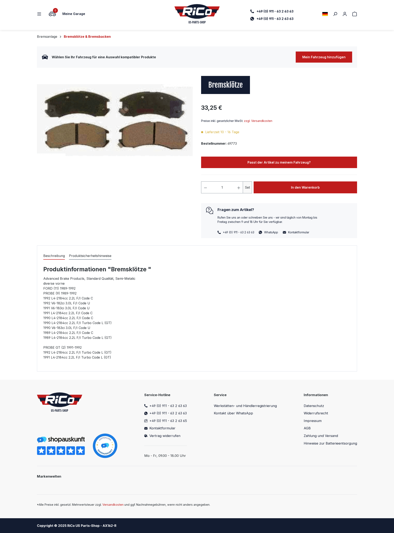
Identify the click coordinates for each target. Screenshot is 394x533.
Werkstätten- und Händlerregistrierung (245, 406)
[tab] (54, 256)
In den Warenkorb (305, 187)
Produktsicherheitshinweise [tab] (90, 256)
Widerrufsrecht (316, 413)
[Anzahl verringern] (205, 187)
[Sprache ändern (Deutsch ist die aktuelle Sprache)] (325, 14)
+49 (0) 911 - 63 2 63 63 (168, 406)
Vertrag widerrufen (164, 436)
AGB (307, 428)
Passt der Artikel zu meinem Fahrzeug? (279, 162)
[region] (115, 120)
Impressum (313, 421)
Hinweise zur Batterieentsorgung (330, 443)
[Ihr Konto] (345, 13)
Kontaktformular (298, 232)
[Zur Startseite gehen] (197, 13)
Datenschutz (314, 406)
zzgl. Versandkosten (258, 121)
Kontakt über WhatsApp (233, 413)
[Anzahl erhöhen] (239, 187)
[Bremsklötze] (115, 120)
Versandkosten (113, 504)
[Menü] (40, 14)
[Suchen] (335, 13)
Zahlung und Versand (321, 436)
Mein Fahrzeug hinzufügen (324, 57)
